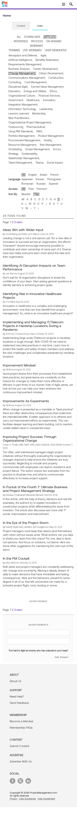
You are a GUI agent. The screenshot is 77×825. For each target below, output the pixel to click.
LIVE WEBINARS (32, 50)
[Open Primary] (64, 4)
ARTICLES (50, 36)
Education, (14, 91)
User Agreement (46, 798)
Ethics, (53, 91)
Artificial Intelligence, (20, 59)
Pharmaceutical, (36, 126)
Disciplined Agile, (18, 86)
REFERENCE (21, 41)
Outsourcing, (16, 126)
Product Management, (51, 135)
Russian (41, 183)
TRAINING (14, 50)
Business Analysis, (19, 68)
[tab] (21, 26)
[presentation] (21, 26)
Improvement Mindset (19, 365)
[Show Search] (71, 4)
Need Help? (17, 696)
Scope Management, (37, 149)
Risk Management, (51, 144)
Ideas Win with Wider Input (23, 230)
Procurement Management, (24, 140)
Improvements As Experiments (26, 401)
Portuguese (54, 179)
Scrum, (57, 149)
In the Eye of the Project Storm (26, 523)
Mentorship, (39, 113)
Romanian (27, 183)
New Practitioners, (19, 117)
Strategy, (13, 153)
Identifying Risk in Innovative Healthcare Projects (32, 295)
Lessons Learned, (18, 113)
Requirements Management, (25, 64)
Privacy (13, 798)
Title (36, 194)
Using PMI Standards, (20, 131)
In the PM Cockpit (16, 558)
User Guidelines (27, 798)
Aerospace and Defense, (23, 55)
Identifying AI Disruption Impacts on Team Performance (34, 267)
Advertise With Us (21, 761)
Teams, (40, 162)
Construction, (56, 77)
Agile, (44, 55)
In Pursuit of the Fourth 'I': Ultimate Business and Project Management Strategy (35, 489)
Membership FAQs (21, 727)
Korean (40, 179)
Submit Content (19, 746)
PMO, (39, 131)
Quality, (48, 140)
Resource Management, (22, 144)
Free (31, 188)
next (18, 222)
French (54, 174)
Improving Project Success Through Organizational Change (29, 438)
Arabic (43, 174)
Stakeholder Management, (24, 158)
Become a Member (21, 721)
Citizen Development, (51, 73)
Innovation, (49, 100)
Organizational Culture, (22, 95)
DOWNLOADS (32, 36)
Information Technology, (22, 109)
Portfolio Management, (21, 135)
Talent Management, (20, 162)
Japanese (27, 179)
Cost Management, (35, 82)
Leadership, (46, 109)
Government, (16, 100)
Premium (42, 188)
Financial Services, (49, 95)
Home (7, 15)
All (23, 174)
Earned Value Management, (47, 86)
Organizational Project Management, (30, 122)
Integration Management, (23, 104)
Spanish (53, 183)
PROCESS (37, 41)
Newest (25, 194)
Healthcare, (33, 100)
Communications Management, (26, 77)
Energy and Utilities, (35, 91)
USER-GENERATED (56, 50)
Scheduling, (15, 149)
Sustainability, (30, 153)
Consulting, (14, 82)
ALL (19, 36)
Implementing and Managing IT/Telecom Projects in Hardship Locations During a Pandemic (33, 325)
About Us (15, 681)
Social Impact (55, 162)
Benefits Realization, (47, 59)
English (32, 174)
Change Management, (22, 73)
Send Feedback (19, 702)
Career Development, (45, 68)
